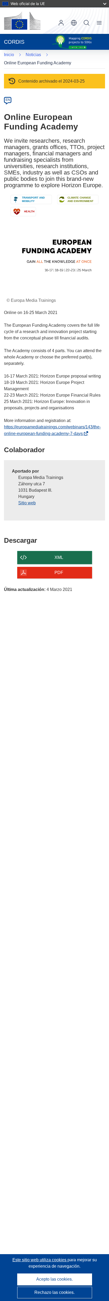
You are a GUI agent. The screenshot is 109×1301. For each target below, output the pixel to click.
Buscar (86, 23)
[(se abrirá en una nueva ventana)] (22, 21)
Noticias (33, 54)
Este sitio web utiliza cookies (39, 1260)
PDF (58, 572)
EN (8, 100)
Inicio (9, 54)
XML (58, 557)
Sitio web (27, 503)
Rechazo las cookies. (54, 1292)
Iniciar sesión (61, 23)
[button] (74, 23)
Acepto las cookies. (54, 1279)
